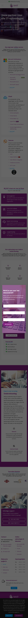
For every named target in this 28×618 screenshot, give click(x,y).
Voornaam (6, 303)
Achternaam (7, 310)
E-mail (5, 316)
